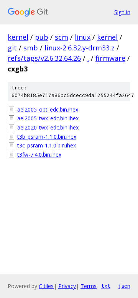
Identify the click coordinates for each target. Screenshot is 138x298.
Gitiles (46, 286)
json (124, 285)
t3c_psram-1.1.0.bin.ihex (46, 145)
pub (41, 37)
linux (82, 37)
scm (61, 37)
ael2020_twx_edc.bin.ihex (48, 127)
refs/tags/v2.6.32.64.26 (44, 58)
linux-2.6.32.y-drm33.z (79, 47)
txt (105, 285)
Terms (88, 286)
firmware (110, 58)
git (12, 47)
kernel (18, 37)
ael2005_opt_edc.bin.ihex (47, 109)
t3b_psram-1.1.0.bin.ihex (46, 136)
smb (30, 47)
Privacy (67, 286)
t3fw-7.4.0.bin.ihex (39, 154)
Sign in (122, 12)
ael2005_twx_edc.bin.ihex (48, 118)
